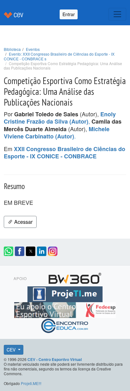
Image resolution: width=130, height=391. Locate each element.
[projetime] (65, 293)
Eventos (33, 49)
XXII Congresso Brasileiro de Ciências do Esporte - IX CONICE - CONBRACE (64, 153)
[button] (8, 251)
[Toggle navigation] (117, 14)
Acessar (22, 221)
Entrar (68, 14)
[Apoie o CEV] (45, 309)
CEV (12, 349)
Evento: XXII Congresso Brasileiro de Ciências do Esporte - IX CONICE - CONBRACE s (59, 56)
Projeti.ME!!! (31, 383)
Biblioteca (12, 49)
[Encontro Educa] (65, 325)
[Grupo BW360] (74, 277)
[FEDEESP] (100, 309)
